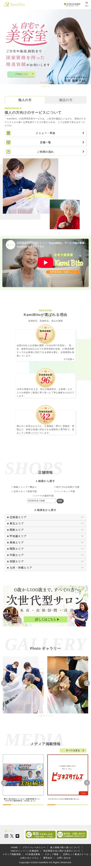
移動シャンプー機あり (25, 487)
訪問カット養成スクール (76, 854)
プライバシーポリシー (34, 847)
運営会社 (47, 858)
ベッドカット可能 (66, 491)
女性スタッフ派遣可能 (25, 491)
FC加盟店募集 (32, 854)
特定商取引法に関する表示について (61, 851)
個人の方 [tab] (25, 100)
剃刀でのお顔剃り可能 (67, 487)
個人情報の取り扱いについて (65, 847)
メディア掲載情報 (11, 854)
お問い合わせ (64, 858)
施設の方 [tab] (66, 100)
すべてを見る (73, 750)
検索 (60, 501)
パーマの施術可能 (44, 496)
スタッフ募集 (52, 854)
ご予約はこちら (21, 74)
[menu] (86, 4)
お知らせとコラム (29, 858)
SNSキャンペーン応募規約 (25, 851)
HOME (14, 847)
